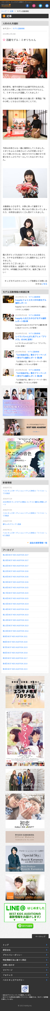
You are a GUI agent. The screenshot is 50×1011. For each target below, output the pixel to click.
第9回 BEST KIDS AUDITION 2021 (15, 636)
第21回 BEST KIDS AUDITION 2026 (15, 571)
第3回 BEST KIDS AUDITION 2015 (15, 669)
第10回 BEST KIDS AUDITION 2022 (15, 631)
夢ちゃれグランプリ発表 (12, 524)
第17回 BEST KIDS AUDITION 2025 (15, 593)
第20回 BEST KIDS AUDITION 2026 (15, 576)
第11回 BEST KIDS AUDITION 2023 (15, 625)
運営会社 (7, 949)
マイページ (7, 969)
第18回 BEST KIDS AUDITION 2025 (15, 587)
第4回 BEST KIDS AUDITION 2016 (15, 663)
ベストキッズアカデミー (13, 980)
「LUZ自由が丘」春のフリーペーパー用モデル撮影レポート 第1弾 (30, 374)
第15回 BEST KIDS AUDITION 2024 (15, 604)
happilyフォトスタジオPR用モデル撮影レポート (30, 301)
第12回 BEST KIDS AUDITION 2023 (15, 620)
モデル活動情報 (18, 28)
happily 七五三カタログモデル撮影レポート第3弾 (30, 320)
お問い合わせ (8, 964)
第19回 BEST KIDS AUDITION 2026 (15, 582)
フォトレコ (7, 975)
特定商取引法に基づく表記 (14, 959)
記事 (11, 11)
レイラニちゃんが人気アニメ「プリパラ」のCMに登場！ (30, 338)
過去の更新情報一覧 (38, 542)
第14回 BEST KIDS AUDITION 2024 (15, 609)
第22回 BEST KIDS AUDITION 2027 (15, 565)
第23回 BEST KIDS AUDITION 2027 (15, 560)
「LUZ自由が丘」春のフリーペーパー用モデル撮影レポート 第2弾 (30, 356)
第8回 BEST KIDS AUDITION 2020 (15, 642)
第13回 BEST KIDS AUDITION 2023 (15, 614)
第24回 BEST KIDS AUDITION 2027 (15, 555)
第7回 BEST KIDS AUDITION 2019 (15, 647)
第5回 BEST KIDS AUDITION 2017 (15, 658)
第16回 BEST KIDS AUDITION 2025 (15, 598)
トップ (3, 11)
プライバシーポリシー (12, 954)
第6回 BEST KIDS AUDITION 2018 (15, 652)
